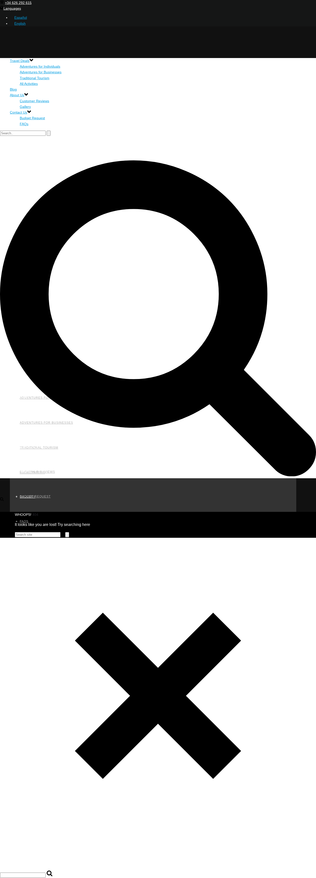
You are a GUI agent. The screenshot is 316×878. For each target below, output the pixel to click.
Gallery (25, 107)
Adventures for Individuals (40, 66)
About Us (17, 95)
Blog (13, 89)
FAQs (24, 124)
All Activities (29, 84)
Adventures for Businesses (40, 72)
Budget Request (32, 118)
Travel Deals (19, 61)
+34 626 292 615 (18, 3)
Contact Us (18, 112)
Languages (12, 8)
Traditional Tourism (34, 78)
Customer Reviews (34, 101)
